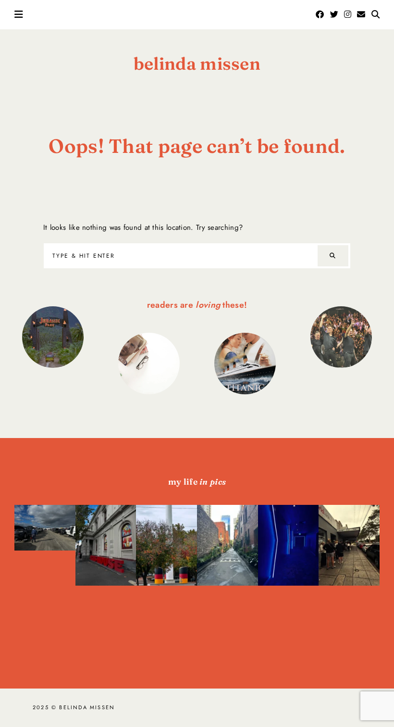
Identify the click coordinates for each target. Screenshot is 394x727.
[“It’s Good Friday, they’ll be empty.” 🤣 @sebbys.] (349, 576)
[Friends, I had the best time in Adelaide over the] (166, 576)
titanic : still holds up (245, 363)
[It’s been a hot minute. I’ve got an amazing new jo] (44, 558)
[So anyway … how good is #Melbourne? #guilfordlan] (227, 576)
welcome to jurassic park (53, 336)
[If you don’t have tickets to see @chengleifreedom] (105, 576)
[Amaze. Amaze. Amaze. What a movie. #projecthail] (288, 576)
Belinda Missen (197, 63)
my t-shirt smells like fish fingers (341, 337)
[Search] (333, 256)
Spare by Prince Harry (149, 363)
